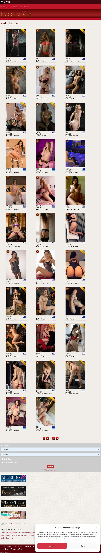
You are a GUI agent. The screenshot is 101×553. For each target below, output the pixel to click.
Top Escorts (18, 546)
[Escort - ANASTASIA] (16, 301)
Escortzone (13, 533)
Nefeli (38, 58)
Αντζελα (69, 169)
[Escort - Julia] (45, 80)
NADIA (67, 390)
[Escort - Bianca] (16, 117)
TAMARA (8, 427)
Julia (37, 95)
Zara (67, 132)
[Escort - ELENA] (75, 338)
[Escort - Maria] (75, 190)
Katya (67, 95)
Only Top (7, 459)
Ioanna (68, 243)
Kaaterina (9, 206)
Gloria (8, 95)
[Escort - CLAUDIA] (45, 264)
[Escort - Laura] (45, 117)
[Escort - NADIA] (75, 375)
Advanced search (51, 470)
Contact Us (24, 7)
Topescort (4, 533)
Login (10, 7)
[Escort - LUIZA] (45, 301)
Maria (67, 206)
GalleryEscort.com (8, 538)
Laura (38, 132)
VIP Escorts (6, 546)
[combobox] (50, 449)
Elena (37, 169)
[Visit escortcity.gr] (13, 495)
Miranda (8, 280)
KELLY (37, 427)
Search (15, 7)
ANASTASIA (9, 316)
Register (3, 7)
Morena (38, 243)
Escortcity (27, 533)
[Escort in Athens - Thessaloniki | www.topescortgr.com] (13, 524)
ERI (66, 316)
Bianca (8, 132)
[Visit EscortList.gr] (13, 507)
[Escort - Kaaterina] (16, 190)
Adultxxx (20, 533)
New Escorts (29, 546)
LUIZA (37, 316)
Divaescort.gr (33, 535)
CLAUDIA (38, 280)
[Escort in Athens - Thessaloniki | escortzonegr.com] (13, 518)
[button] (96, 527)
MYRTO (38, 390)
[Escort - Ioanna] (75, 227)
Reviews (5, 549)
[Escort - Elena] (45, 153)
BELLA (8, 390)
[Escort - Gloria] (16, 80)
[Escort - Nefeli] (45, 43)
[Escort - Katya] (75, 80)
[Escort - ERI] (75, 301)
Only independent (10, 463)
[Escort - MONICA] (45, 338)
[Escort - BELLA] (16, 375)
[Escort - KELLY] (45, 411)
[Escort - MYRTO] (45, 375)
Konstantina (39, 206)
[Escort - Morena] (45, 227)
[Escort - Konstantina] (45, 190)
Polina (8, 58)
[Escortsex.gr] (16, 16)
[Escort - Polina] (16, 43)
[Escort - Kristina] (16, 153)
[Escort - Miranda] (16, 264)
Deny (83, 546)
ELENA (67, 353)
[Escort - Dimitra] (75, 43)
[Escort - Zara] (75, 117)
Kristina (8, 169)
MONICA (38, 353)
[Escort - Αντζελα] (75, 153)
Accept (52, 546)
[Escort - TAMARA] (16, 411)
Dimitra (68, 58)
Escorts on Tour (16, 549)
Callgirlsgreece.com (21, 535)
